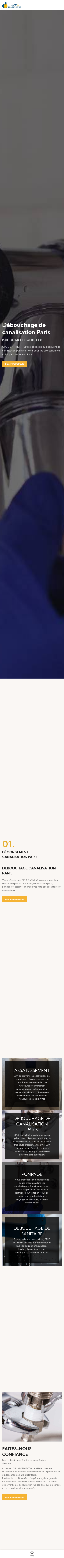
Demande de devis (14, 364)
